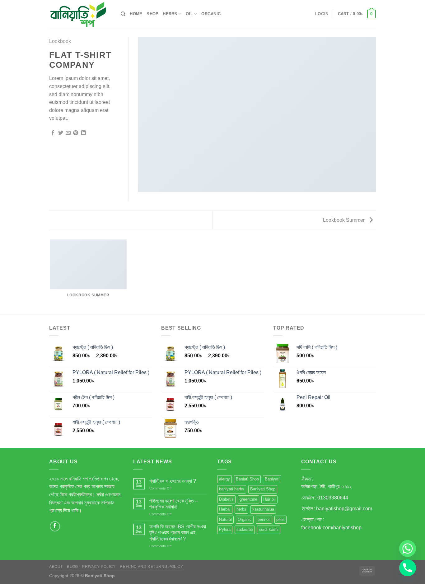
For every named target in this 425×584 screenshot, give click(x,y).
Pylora (225, 529)
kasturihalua (263, 509)
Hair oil (269, 499)
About (56, 566)
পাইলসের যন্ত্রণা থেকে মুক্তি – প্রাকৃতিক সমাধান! (173, 503)
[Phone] (407, 567)
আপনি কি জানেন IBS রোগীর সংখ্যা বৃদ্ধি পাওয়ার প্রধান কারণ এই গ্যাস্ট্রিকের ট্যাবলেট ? (177, 532)
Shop (152, 14)
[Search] (123, 14)
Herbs (170, 14)
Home (136, 14)
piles (280, 519)
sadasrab (244, 529)
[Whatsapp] (407, 548)
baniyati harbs (231, 489)
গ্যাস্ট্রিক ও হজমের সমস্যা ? (172, 481)
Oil (189, 14)
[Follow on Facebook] (55, 526)
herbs (241, 509)
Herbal (225, 509)
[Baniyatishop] (80, 14)
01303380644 (332, 497)
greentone (248, 499)
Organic (211, 14)
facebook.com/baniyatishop (331, 527)
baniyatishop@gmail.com (344, 508)
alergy (224, 479)
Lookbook (60, 41)
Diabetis (226, 499)
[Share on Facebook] (52, 133)
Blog (72, 566)
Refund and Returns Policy (151, 566)
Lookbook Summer (344, 220)
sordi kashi (268, 529)
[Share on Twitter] (60, 133)
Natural (225, 519)
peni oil (264, 519)
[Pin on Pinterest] (75, 133)
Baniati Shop (247, 479)
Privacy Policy (99, 566)
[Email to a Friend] (68, 133)
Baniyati (272, 479)
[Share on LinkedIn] (83, 133)
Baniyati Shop (262, 489)
